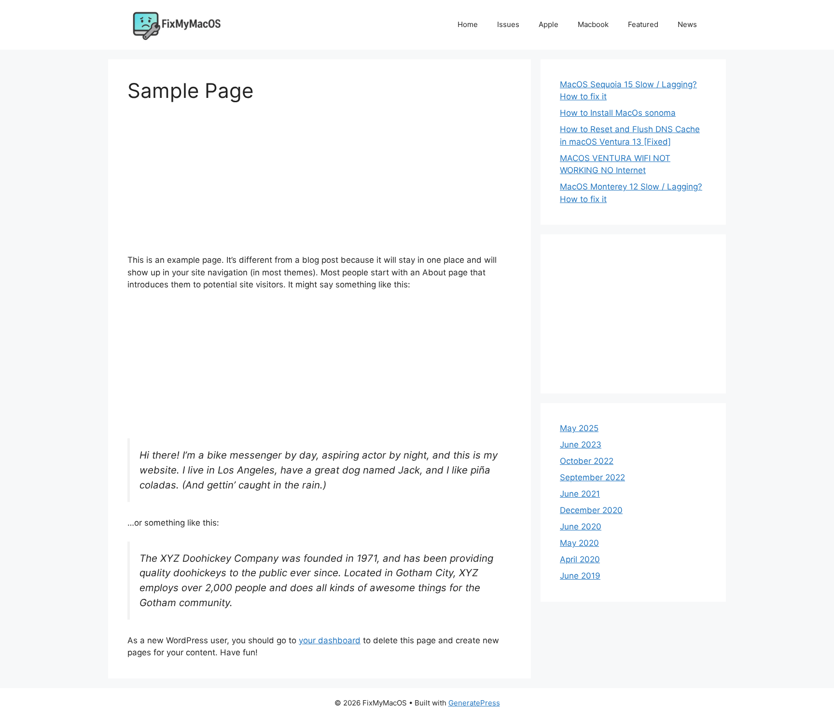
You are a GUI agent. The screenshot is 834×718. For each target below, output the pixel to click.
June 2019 (580, 576)
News (687, 24)
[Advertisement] (319, 186)
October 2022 (586, 461)
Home (468, 24)
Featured (643, 24)
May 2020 (579, 543)
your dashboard (330, 640)
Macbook (593, 24)
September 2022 (592, 477)
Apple (548, 24)
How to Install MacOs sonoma (618, 113)
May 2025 (579, 428)
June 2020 (580, 526)
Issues (508, 24)
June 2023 (580, 444)
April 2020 (580, 559)
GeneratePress (474, 702)
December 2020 (591, 510)
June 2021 (580, 494)
